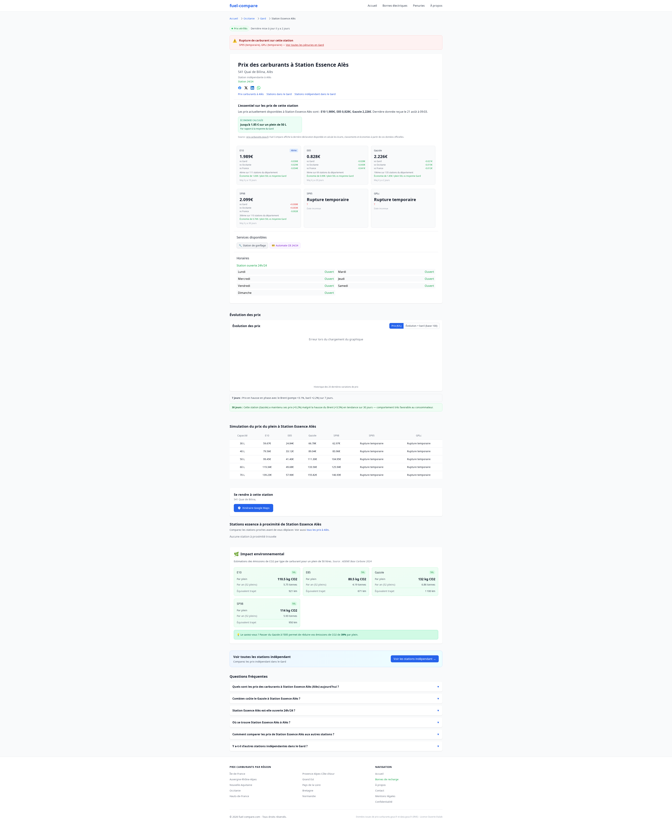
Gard (263, 18)
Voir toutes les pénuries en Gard (305, 45)
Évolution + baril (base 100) (421, 325)
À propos (436, 6)
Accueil (372, 6)
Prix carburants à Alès (251, 94)
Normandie (309, 796)
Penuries (419, 6)
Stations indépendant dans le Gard (315, 94)
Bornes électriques (395, 6)
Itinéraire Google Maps (256, 508)
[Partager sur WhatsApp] (258, 88)
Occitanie (249, 18)
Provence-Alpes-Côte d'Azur (318, 773)
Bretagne (307, 790)
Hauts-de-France (239, 796)
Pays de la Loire (311, 785)
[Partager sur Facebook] (239, 88)
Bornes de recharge (386, 779)
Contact (379, 790)
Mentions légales (385, 796)
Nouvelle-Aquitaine (241, 785)
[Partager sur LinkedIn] (252, 88)
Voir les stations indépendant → (415, 659)
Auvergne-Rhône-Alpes (243, 779)
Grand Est (308, 779)
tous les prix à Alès (318, 529)
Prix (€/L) (396, 325)
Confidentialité (383, 801)
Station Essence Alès (284, 18)
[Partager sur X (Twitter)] (246, 88)
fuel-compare (244, 5)
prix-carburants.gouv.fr (257, 136)
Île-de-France (237, 773)
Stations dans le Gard (279, 94)
